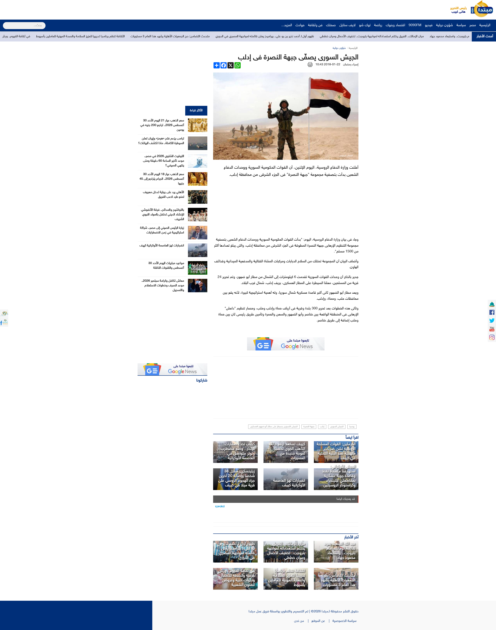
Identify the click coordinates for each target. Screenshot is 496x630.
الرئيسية (485, 25)
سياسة (461, 25)
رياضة (378, 25)
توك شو (365, 25)
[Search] (4, 23)
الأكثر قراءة (196, 110)
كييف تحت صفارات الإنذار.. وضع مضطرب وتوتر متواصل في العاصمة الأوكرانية (238, 451)
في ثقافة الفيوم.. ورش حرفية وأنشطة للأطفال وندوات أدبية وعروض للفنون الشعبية (237, 578)
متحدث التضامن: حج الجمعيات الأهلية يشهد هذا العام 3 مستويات (227, 36)
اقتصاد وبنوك (395, 25)
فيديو (429, 25)
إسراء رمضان (350, 64)
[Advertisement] (72, 8)
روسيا (352, 426)
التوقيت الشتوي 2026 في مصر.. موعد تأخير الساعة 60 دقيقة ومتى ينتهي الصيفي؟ (163, 160)
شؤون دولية (444, 25)
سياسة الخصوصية (345, 621)
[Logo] (456, 8)
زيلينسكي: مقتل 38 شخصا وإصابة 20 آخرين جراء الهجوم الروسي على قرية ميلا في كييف (236, 478)
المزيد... (286, 25)
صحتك (331, 25)
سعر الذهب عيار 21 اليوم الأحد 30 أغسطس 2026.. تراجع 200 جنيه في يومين (162, 125)
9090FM (415, 25)
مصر (472, 25)
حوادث (300, 25)
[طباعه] (310, 64)
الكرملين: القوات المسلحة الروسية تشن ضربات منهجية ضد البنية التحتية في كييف (336, 451)
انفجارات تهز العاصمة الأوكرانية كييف (289, 483)
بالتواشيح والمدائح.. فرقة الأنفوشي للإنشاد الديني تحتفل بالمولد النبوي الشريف (162, 214)
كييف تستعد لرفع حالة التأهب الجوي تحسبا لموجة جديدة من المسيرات (288, 451)
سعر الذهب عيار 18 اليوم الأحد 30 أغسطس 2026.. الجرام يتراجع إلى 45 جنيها (162, 179)
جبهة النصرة (308, 426)
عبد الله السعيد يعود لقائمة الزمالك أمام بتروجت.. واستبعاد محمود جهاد (340, 551)
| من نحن (303, 621)
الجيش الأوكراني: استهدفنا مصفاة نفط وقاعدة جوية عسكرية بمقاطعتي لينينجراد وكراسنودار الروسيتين (339, 476)
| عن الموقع (322, 621)
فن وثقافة (315, 25)
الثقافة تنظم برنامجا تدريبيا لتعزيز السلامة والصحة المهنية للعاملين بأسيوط (137, 36)
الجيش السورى (337, 426)
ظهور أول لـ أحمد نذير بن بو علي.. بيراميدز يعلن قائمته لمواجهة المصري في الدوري (321, 36)
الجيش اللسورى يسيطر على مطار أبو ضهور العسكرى (274, 426)
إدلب (322, 426)
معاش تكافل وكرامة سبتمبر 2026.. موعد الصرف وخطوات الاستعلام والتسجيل (162, 285)
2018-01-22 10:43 (327, 64)
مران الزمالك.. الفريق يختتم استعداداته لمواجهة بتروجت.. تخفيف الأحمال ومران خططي (429, 36)
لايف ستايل (347, 25)
